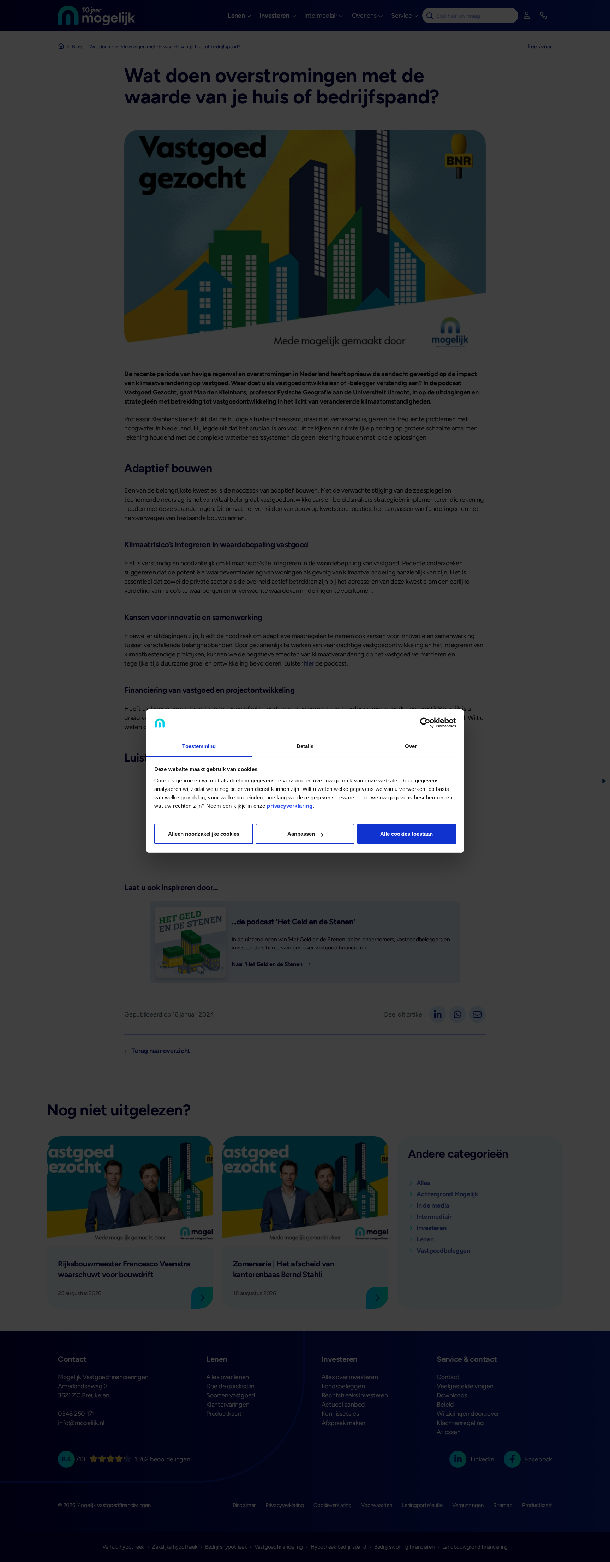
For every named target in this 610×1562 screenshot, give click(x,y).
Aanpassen (301, 834)
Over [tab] (411, 746)
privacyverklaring (290, 806)
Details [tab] (305, 746)
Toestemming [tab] (199, 746)
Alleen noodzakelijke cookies (203, 834)
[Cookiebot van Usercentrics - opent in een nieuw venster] (425, 723)
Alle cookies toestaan (406, 834)
